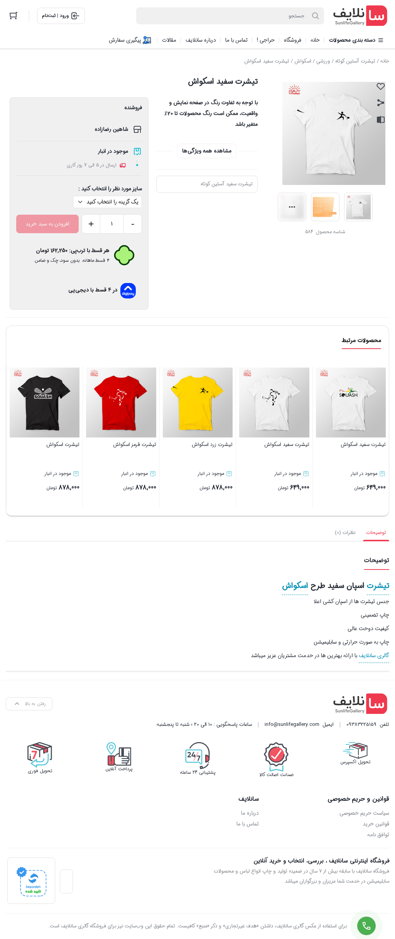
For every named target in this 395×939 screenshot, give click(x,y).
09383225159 (361, 724)
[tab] (376, 533)
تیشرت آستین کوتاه (355, 61)
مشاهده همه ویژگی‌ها (206, 151)
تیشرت (378, 586)
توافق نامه (378, 835)
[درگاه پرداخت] (31, 881)
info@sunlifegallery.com (292, 724)
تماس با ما (247, 824)
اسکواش (302, 61)
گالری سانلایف (374, 655)
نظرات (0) (345, 533)
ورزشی (323, 61)
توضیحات (376, 533)
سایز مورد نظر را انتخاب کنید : (110, 189)
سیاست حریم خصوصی (364, 813)
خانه (384, 61)
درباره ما (250, 813)
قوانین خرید (376, 824)
